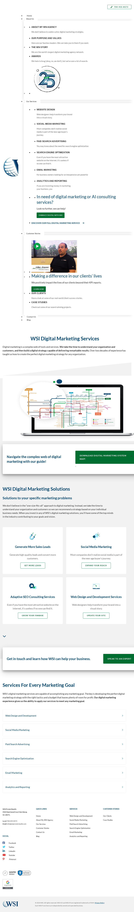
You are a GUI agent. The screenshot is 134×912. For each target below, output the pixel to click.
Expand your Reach (96, 565)
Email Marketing (76, 832)
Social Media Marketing (78, 820)
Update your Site (96, 615)
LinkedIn (12, 851)
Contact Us (40, 832)
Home (38, 816)
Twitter (11, 847)
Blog (37, 836)
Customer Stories (42, 828)
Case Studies (108, 820)
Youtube (12, 855)
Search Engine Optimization (80, 828)
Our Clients (107, 816)
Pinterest (12, 859)
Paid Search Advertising (78, 824)
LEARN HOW (39, 289)
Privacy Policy (99, 903)
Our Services (41, 824)
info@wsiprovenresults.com (16, 824)
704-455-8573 (121, 7)
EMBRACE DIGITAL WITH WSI (50, 215)
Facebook (12, 843)
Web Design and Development (81, 816)
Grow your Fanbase (33, 615)
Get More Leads (32, 565)
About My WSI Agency (44, 820)
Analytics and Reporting (78, 836)
